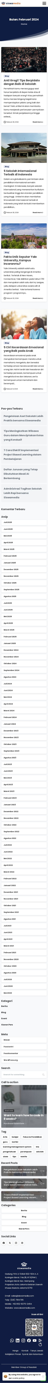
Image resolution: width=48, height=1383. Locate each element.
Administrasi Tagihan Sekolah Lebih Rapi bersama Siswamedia (23, 493)
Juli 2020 (8, 979)
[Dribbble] (22, 1242)
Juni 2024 (8, 690)
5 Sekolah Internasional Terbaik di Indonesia (20, 172)
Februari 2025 (10, 636)
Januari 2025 (10, 643)
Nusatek (33, 1367)
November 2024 (11, 657)
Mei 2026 (8, 536)
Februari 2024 (10, 717)
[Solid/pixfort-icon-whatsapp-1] (12, 1340)
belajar (15, 1137)
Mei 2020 (8, 993)
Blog (3, 1012)
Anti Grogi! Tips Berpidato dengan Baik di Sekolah (22, 82)
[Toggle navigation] (44, 3)
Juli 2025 (8, 603)
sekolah (40, 1151)
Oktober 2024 (10, 663)
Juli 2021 (7, 926)
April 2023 (8, 784)
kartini (15, 1142)
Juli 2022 (8, 845)
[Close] (43, 1376)
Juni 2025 (8, 610)
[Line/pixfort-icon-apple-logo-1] (40, 1344)
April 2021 (8, 939)
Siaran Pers (7, 1024)
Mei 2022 (8, 858)
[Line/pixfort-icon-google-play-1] (40, 1340)
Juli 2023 (8, 764)
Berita (4, 1006)
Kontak (25, 1350)
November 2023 (11, 737)
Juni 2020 (8, 986)
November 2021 (11, 899)
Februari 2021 (10, 952)
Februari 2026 (10, 556)
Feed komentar (11, 1053)
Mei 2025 (8, 616)
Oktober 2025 (10, 583)
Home (24, 24)
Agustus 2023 (10, 757)
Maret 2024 (9, 710)
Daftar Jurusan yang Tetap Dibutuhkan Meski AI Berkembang (21, 474)
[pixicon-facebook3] (29, 1340)
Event (4, 1018)
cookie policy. (18, 1378)
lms (37, 1147)
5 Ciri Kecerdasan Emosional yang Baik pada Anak (24, 349)
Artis (5, 1137)
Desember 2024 (11, 650)
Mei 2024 (8, 697)
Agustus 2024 (10, 677)
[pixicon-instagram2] (23, 1340)
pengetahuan (9, 1151)
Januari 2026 (10, 563)
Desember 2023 (11, 731)
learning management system (17, 1147)
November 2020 (11, 959)
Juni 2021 (8, 932)
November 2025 (11, 576)
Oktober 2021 (10, 905)
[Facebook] (3, 1242)
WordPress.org (11, 1060)
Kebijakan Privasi (13, 1354)
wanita (24, 1156)
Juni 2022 (8, 852)
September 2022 (11, 831)
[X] (9, 1242)
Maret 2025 (9, 630)
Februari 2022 (10, 878)
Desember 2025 (11, 569)
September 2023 (11, 751)
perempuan (26, 1151)
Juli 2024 (8, 683)
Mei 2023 (8, 778)
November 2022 (11, 818)
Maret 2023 (9, 791)
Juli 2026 (8, 522)
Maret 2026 (9, 549)
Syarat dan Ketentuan (32, 1354)
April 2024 (8, 704)
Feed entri (8, 1046)
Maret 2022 (9, 872)
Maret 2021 (9, 946)
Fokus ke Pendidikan (32, 1137)
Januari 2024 (10, 724)
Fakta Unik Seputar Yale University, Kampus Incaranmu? (20, 260)
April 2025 (8, 623)
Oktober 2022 (10, 825)
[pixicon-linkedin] (17, 1340)
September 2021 (11, 912)
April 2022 (8, 865)
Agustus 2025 (10, 596)
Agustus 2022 (10, 838)
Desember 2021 (11, 892)
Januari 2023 (10, 804)
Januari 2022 (10, 885)
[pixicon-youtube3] (34, 1340)
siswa (5, 1156)
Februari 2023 (10, 798)
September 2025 (11, 589)
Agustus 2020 (10, 973)
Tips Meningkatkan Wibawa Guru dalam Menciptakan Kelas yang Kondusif (23, 435)
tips (14, 1156)
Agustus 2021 (10, 919)
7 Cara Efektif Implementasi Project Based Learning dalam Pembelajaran (22, 454)
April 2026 (8, 542)
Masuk (7, 1040)
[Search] (43, 1074)
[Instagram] (16, 1242)
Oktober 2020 (10, 966)
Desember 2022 (11, 811)
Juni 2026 (8, 529)
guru (5, 1142)
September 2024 (11, 670)
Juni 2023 (8, 771)
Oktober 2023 (10, 744)
